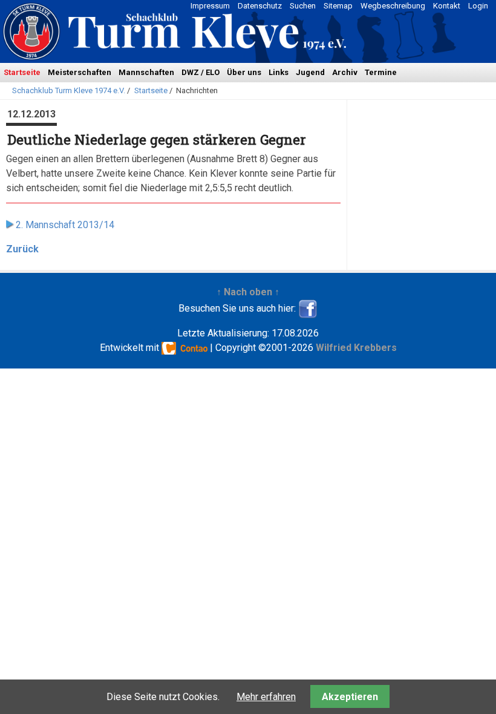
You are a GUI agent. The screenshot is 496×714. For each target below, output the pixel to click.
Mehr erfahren (266, 697)
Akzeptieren (350, 697)
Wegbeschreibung (393, 5)
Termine (381, 72)
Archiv (344, 72)
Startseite (22, 72)
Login (478, 5)
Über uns (244, 72)
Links (279, 72)
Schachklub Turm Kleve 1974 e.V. (68, 90)
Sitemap (338, 5)
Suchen (303, 5)
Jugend (310, 72)
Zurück (22, 249)
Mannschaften (146, 72)
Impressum (210, 5)
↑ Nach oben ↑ (248, 292)
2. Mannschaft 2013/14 (65, 225)
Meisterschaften (79, 72)
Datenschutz (260, 5)
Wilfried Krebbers (356, 347)
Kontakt (446, 5)
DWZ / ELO (200, 72)
